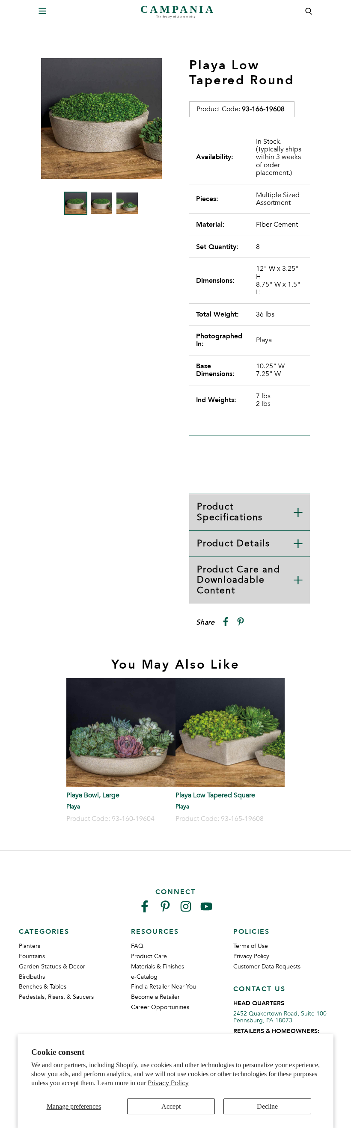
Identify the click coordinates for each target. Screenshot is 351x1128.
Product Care (149, 956)
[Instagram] (186, 910)
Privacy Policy (168, 1083)
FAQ (137, 946)
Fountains (32, 956)
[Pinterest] (165, 910)
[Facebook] (145, 910)
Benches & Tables (42, 987)
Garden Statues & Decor (52, 966)
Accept (171, 1106)
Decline (267, 1106)
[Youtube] (206, 910)
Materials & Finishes (157, 966)
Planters (29, 946)
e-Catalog (144, 977)
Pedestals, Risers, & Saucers (56, 997)
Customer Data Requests (266, 966)
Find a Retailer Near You (163, 987)
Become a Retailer (155, 997)
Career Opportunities (160, 1007)
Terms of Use (250, 946)
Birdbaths (32, 977)
